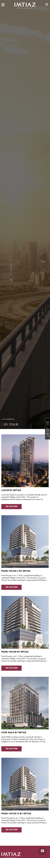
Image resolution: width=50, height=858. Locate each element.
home (3, 419)
